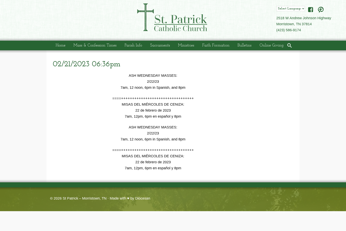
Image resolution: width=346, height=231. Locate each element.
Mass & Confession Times (95, 45)
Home (60, 45)
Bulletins (244, 45)
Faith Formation (215, 45)
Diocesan (142, 198)
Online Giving (272, 45)
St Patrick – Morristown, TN (85, 198)
